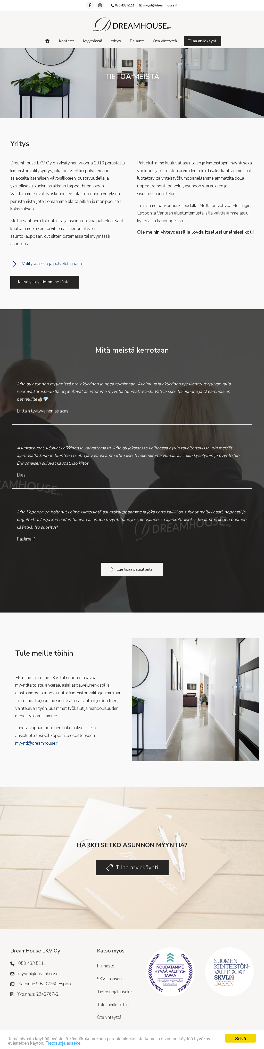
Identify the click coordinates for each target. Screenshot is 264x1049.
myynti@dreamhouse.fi (160, 5)
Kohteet (66, 41)
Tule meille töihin (113, 1005)
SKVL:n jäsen (109, 979)
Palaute (137, 41)
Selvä (240, 1038)
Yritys (116, 41)
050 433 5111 (124, 5)
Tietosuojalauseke (63, 1042)
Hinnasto (105, 966)
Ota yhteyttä (165, 41)
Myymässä (92, 41)
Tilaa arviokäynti (202, 41)
